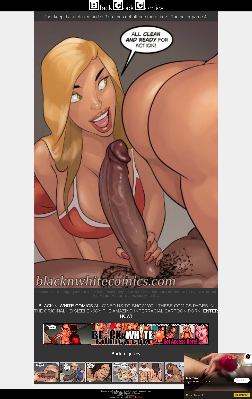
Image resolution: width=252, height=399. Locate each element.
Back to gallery (126, 353)
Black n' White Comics (66, 305)
